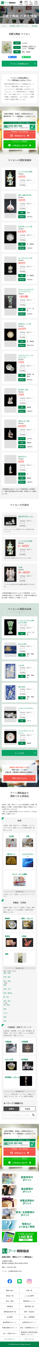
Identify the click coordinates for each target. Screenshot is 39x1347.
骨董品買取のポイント (9, 1327)
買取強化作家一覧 (10, 1312)
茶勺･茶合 (6, 1005)
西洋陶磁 (31, 48)
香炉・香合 (7, 1001)
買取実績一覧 (29, 1306)
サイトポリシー (9, 1339)
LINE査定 (9, 1306)
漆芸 (4, 1017)
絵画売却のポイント (29, 1322)
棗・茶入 (6, 997)
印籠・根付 (7, 977)
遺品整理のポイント (10, 1322)
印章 (4, 1021)
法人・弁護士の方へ (10, 1333)
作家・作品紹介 (29, 1312)
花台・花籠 (7, 981)
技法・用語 (10, 1301)
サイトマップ (29, 1339)
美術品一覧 (10, 1296)
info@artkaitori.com (15, 1271)
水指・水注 (7, 989)
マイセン (25, 43)
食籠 (4, 1009)
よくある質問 (29, 1296)
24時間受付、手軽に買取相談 (19, 131)
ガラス (5, 1013)
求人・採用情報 (29, 1317)
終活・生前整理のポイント (29, 1327)
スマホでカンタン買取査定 (19, 141)
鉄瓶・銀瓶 (7, 973)
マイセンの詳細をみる (19, 63)
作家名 (11, 1109)
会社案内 (10, 1317)
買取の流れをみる (19, 778)
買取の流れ (10, 1290)
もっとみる (19, 753)
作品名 (27, 1109)
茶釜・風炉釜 (7, 993)
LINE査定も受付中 (20, 145)
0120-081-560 (11, 1267)
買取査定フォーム (29, 1301)
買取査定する (20, 135)
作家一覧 (29, 1290)
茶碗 (4, 985)
